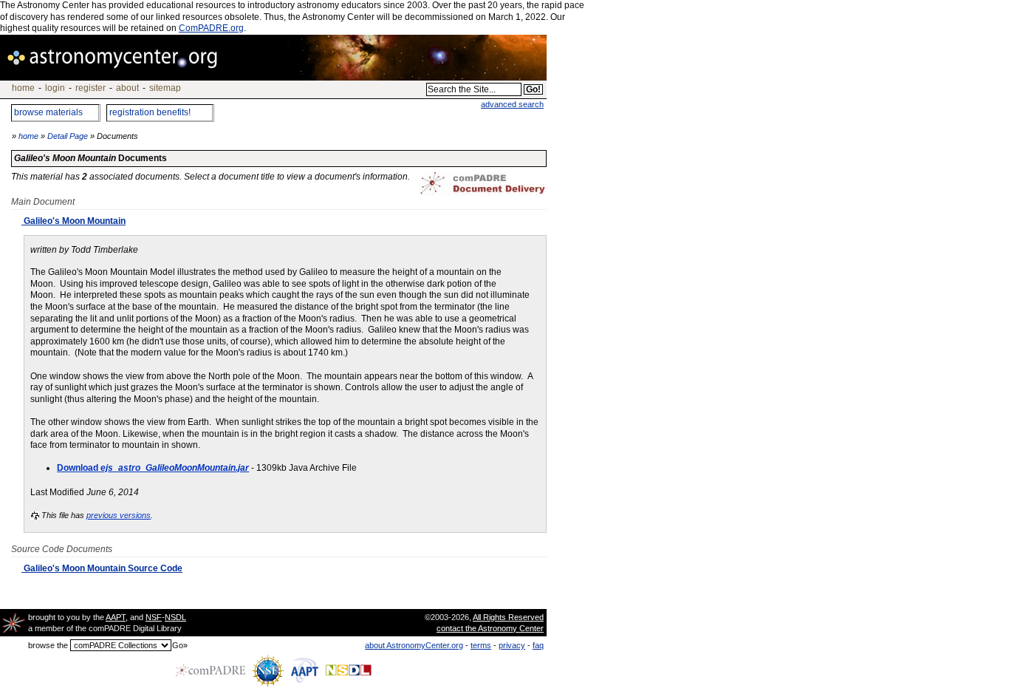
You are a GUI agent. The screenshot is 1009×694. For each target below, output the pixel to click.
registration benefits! (150, 112)
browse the (48, 645)
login (55, 88)
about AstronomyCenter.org (414, 645)
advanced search (512, 104)
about (127, 88)
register (90, 88)
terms (481, 645)
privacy (512, 645)
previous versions (118, 515)
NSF (154, 617)
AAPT (116, 617)
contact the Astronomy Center (490, 628)
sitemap (165, 88)
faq (538, 645)
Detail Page (67, 136)
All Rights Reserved (508, 617)
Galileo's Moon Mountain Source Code (101, 568)
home (23, 88)
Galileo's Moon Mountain (73, 221)
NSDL (175, 617)
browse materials (48, 112)
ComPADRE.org (211, 28)
